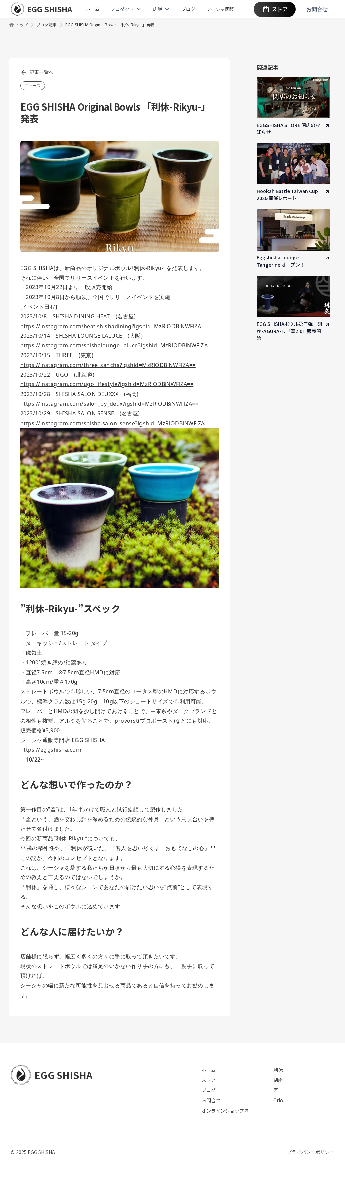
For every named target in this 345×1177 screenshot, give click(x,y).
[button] (126, 9)
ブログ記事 (46, 24)
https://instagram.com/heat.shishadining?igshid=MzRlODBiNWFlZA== (114, 326)
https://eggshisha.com (50, 749)
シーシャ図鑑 (220, 9)
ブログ (188, 9)
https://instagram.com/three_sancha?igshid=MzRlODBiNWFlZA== (108, 365)
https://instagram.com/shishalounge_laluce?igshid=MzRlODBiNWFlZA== (117, 345)
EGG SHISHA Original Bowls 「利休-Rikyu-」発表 (109, 24)
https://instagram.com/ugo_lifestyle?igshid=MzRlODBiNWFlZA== (106, 384)
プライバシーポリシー (310, 1152)
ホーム (93, 9)
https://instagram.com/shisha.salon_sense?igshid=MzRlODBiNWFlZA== (115, 423)
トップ (21, 24)
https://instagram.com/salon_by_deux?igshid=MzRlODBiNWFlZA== (109, 403)
